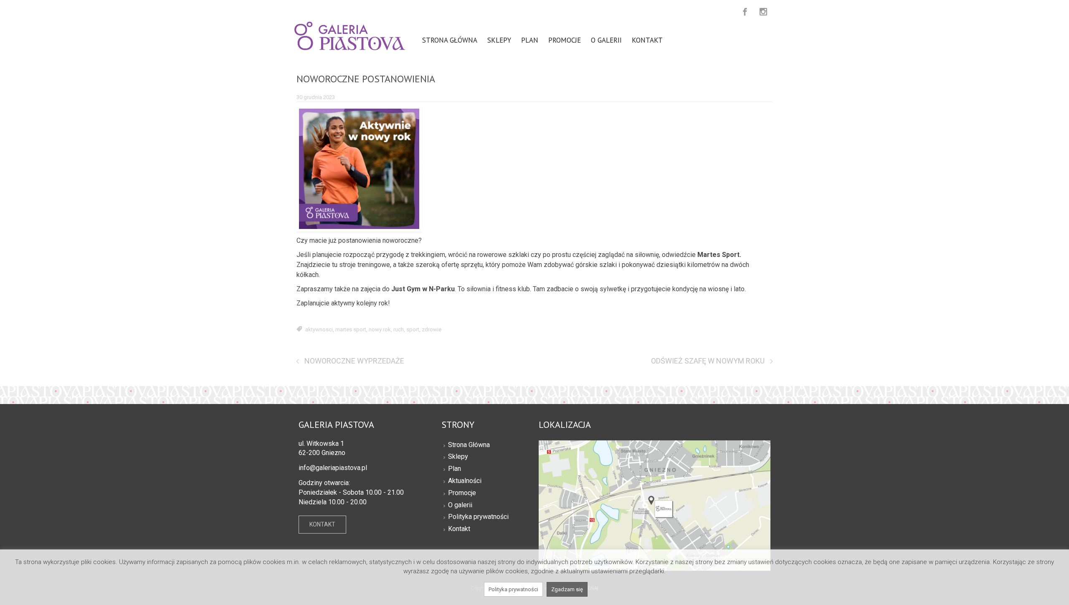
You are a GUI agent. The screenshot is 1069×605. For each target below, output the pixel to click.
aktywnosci (319, 329)
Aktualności (464, 481)
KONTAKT (322, 524)
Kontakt (459, 529)
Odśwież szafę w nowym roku (708, 360)
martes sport (350, 329)
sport (412, 329)
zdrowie (431, 329)
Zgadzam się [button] (567, 589)
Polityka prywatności (478, 517)
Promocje (462, 493)
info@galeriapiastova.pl (333, 468)
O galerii (460, 505)
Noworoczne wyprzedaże (354, 360)
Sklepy (458, 456)
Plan (454, 469)
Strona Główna (469, 445)
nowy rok (380, 329)
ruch (398, 329)
